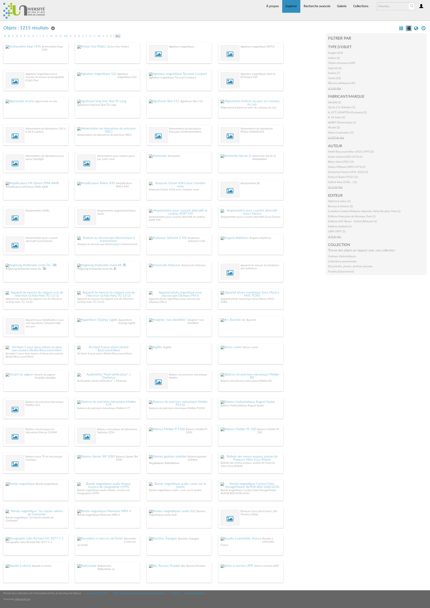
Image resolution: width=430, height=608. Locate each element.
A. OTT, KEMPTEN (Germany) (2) (347, 112)
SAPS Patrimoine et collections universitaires (138, 593)
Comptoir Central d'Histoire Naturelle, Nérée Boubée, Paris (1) (364, 211)
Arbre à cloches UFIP (266, 566)
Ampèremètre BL (250, 183)
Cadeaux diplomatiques (342, 256)
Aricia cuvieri (250, 347)
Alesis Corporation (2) (340, 132)
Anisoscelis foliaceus (193, 265)
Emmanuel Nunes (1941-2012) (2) (348, 172)
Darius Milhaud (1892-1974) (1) (346, 167)
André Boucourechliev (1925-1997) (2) (351, 151)
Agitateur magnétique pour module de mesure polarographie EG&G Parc (45, 77)
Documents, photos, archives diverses (350, 266)
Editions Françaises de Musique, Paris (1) (352, 216)
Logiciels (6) (335, 68)
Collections (360, 6)
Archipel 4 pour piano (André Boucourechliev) (104, 353)
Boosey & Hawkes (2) (340, 206)
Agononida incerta (46, 101)
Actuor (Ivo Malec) (118, 46)
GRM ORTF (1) (336, 231)
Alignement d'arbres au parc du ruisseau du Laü (248, 107)
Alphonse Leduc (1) (339, 201)
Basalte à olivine (41, 566)
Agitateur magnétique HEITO (258, 46)
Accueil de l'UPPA (96, 593)
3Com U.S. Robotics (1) (341, 107)
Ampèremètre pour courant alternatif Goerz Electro (250, 217)
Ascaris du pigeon (44, 374)
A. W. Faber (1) (336, 117)
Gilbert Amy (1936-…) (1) (342, 182)
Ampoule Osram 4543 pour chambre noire (174, 189)
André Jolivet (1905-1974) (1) (345, 156)
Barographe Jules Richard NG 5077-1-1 (29, 542)
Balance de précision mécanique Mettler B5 (246, 380)
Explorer (291, 6)
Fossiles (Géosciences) (341, 271)
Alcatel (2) (334, 127)
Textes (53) (334, 78)
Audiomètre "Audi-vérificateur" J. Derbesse (102, 380)
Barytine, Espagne (188, 538)
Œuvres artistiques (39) (341, 83)
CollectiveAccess (22, 599)
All (118, 36)
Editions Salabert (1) (339, 226)
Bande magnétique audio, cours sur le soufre (175, 490)
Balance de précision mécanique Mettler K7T (103, 408)
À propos (272, 6)
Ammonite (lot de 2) (264, 156)
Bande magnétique (47, 484)
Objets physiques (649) (341, 63)
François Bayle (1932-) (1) (343, 177)
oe (66, 36)
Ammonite (174, 156)
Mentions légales (194, 593)
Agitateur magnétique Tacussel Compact (172, 77)
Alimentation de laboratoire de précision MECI (104, 135)
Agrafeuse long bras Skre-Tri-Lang (96, 104)
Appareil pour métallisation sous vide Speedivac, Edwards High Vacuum (44, 323)
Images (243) (335, 53)
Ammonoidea (259, 159)
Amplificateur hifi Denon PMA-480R (27, 186)
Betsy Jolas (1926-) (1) (341, 161)
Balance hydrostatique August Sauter (242, 405)
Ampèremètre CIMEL (38, 210)
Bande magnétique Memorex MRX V (98, 514)
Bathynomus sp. (106, 569)
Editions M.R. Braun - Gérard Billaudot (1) (352, 221)
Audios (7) (334, 73)
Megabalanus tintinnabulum (164, 463)
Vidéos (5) (334, 58)
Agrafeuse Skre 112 (191, 101)
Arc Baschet (249, 320)
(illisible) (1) (334, 102)
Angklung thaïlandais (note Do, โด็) (26, 268)
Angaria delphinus (260, 238)
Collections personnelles (342, 261)
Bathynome (104, 566)
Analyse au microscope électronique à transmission (107, 244)
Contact (174, 593)
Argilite (167, 347)
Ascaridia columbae (45, 377)
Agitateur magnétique (181, 46)
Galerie (341, 6)
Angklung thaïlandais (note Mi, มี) (96, 268)
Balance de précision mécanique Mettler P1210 (177, 408)
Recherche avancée (317, 6)
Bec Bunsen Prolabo (193, 566)
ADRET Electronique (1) (342, 122)
